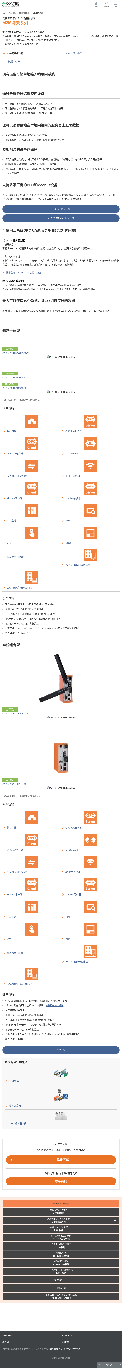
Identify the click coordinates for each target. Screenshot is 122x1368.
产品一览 (61, 1050)
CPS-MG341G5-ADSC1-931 (16, 353)
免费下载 (63, 1159)
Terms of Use (67, 1335)
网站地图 (66, 1342)
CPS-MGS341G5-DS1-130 (15, 713)
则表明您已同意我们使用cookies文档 (65, 1349)
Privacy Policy (8, 1335)
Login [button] (97, 4)
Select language (105, 1365)
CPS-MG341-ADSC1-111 (14, 377)
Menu (116, 7)
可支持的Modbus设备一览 (61, 218)
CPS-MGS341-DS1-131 (14, 784)
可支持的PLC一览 (61, 209)
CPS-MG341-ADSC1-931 (15, 388)
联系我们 (61, 1181)
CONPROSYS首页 (61, 1204)
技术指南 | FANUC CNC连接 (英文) (23, 272)
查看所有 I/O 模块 (54, 1005)
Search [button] (108, 4)
